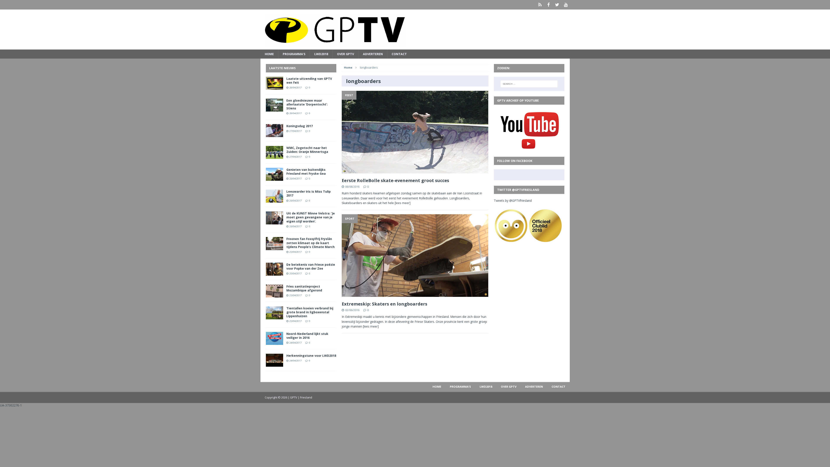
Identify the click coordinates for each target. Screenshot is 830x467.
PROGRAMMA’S (294, 54)
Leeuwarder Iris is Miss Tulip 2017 (308, 193)
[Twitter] (557, 5)
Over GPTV (345, 54)
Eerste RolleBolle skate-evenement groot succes (395, 180)
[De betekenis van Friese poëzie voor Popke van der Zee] (274, 273)
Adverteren (373, 54)
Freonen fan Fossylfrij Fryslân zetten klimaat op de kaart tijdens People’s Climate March (310, 243)
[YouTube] (566, 5)
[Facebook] (548, 5)
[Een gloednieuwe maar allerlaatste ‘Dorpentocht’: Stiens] (274, 109)
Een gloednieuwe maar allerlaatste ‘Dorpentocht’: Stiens (307, 104)
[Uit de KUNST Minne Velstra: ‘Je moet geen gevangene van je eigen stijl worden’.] (274, 222)
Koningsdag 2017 (299, 126)
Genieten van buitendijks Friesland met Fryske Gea (306, 172)
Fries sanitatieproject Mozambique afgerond (304, 288)
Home (269, 54)
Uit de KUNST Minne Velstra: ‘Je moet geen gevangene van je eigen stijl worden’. (310, 217)
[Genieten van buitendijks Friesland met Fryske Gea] (274, 178)
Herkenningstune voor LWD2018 (311, 355)
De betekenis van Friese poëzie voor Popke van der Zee (310, 266)
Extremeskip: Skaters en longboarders (384, 304)
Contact (399, 54)
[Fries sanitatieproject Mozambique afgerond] (274, 295)
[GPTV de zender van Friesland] (415, 30)
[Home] (540, 5)
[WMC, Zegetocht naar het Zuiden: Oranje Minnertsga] (274, 156)
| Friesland (305, 397)
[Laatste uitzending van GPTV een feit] (274, 87)
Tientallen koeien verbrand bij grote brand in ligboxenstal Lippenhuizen (309, 312)
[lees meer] (402, 203)
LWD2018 (321, 54)
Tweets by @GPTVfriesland (513, 200)
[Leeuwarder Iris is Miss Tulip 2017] (274, 200)
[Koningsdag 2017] (274, 135)
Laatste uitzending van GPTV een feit (309, 81)
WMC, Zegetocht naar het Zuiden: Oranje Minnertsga (307, 150)
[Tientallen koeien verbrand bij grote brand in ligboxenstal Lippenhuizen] (274, 317)
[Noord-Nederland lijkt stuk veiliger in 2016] (274, 342)
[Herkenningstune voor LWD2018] (274, 364)
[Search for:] (529, 84)
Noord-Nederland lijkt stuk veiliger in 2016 (307, 336)
